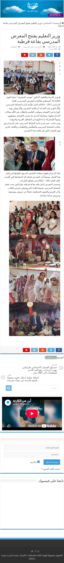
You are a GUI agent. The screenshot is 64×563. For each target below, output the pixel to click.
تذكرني (33, 462)
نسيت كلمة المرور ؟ (50, 469)
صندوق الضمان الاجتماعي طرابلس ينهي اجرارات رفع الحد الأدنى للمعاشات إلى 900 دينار (39, 369)
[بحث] (9, 388)
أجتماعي (47, 23)
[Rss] (38, 551)
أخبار (32, 47)
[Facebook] (35, 551)
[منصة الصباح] (32, 9)
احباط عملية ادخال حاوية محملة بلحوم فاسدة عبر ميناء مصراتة (23, 378)
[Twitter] (32, 551)
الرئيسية (57, 23)
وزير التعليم (51, 357)
